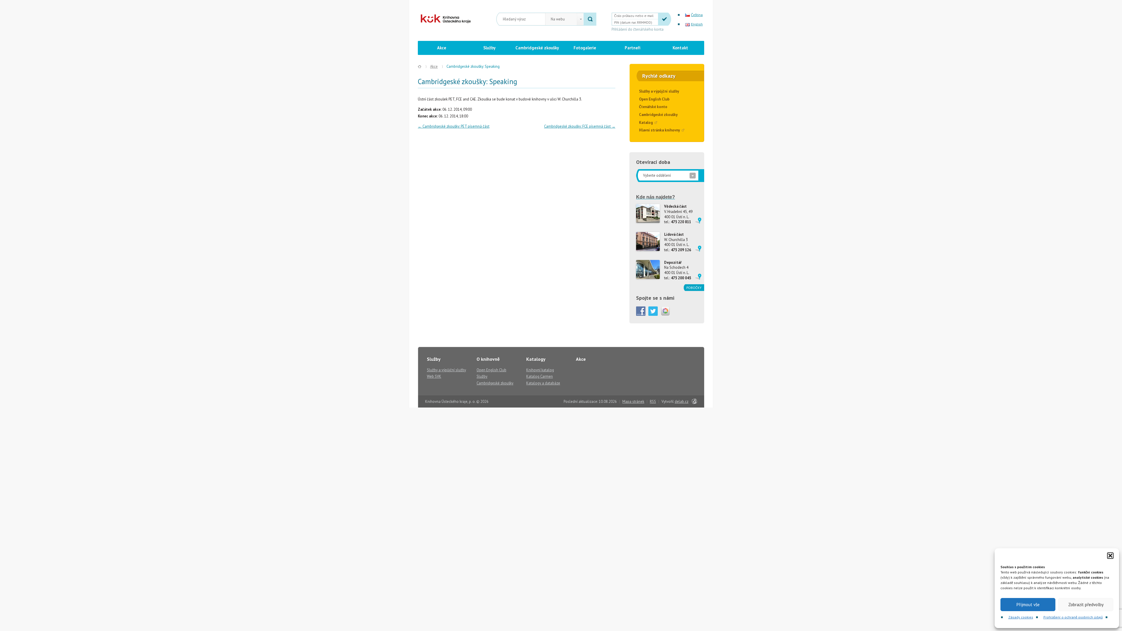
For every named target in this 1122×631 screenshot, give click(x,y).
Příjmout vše (1028, 604)
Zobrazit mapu (698, 220)
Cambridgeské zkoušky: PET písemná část (453, 126)
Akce (441, 48)
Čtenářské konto (653, 106)
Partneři (632, 48)
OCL (440, 19)
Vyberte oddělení (657, 175)
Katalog (646, 122)
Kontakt (680, 48)
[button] (1110, 556)
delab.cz (681, 401)
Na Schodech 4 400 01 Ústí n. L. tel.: (677, 270)
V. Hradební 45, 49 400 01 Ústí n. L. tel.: (678, 214)
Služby (489, 48)
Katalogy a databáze (543, 383)
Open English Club (654, 99)
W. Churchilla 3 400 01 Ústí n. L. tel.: (677, 242)
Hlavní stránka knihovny (659, 130)
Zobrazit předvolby (1086, 604)
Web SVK (434, 376)
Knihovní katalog (540, 369)
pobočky (694, 287)
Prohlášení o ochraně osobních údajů (1073, 617)
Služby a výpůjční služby (659, 91)
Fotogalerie (585, 48)
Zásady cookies (1020, 617)
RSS (653, 401)
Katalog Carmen (539, 376)
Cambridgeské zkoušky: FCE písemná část (579, 126)
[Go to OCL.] (419, 67)
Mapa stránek (633, 401)
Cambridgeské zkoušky (537, 48)
